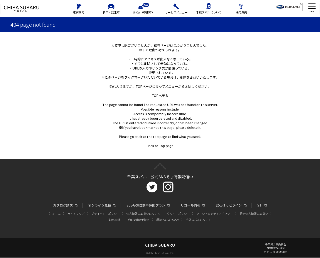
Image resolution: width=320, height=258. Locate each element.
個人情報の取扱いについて (143, 214)
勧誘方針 (114, 220)
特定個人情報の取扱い (254, 214)
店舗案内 (78, 12)
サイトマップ (75, 214)
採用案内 (241, 12)
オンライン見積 (99, 205)
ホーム (56, 214)
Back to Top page (160, 145)
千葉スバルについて (209, 12)
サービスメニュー (176, 12)
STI (259, 205)
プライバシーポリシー (105, 214)
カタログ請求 (63, 205)
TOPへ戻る (160, 95)
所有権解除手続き (138, 220)
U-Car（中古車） (144, 12)
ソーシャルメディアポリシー (214, 214)
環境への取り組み (167, 220)
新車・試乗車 (111, 12)
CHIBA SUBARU (21, 9)
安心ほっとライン (229, 205)
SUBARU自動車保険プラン (145, 205)
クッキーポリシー (178, 214)
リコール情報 (190, 205)
